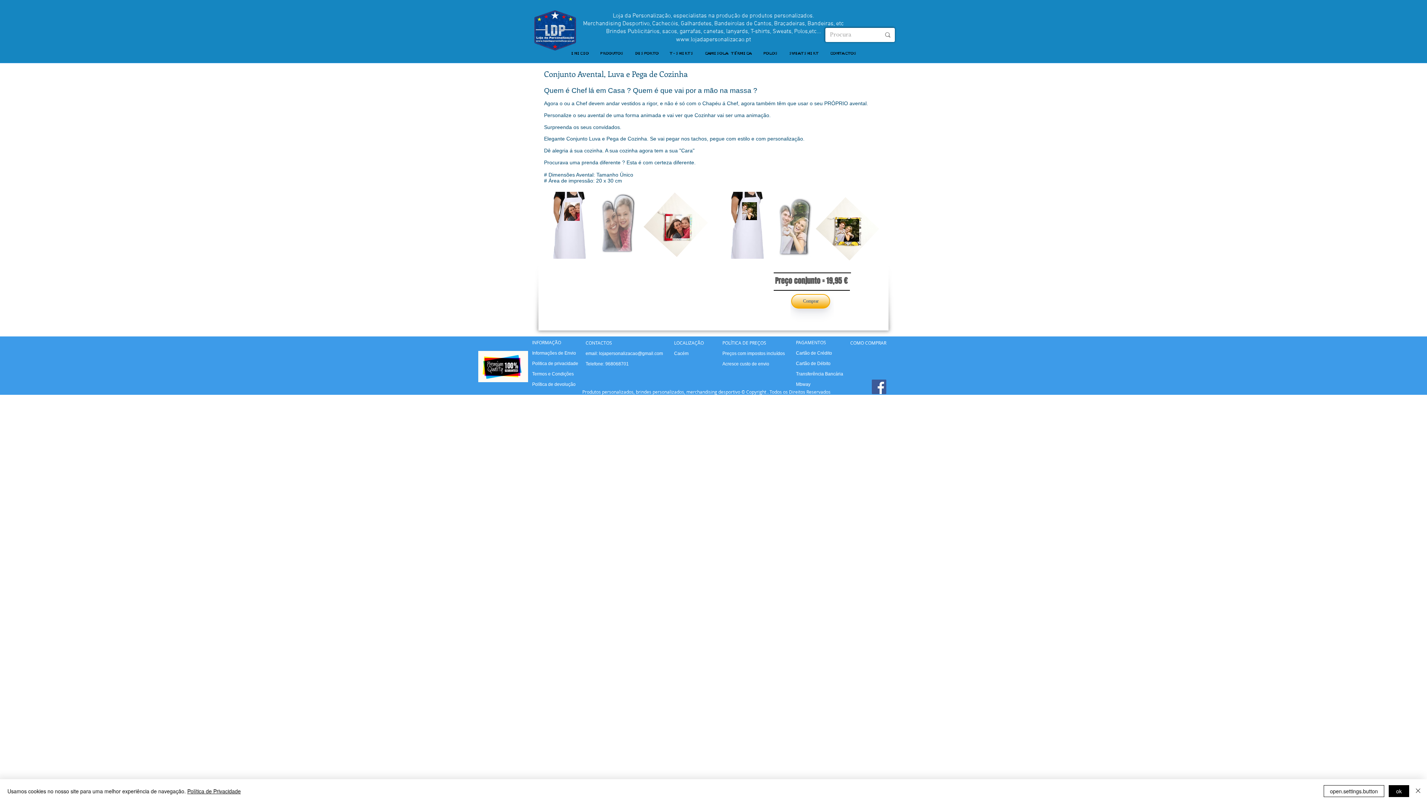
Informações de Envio (554, 353)
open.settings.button (1354, 791)
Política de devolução (554, 384)
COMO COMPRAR (868, 343)
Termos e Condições (553, 374)
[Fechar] (1418, 791)
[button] (611, 53)
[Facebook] (879, 387)
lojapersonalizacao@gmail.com (631, 353)
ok (1399, 791)
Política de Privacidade (214, 791)
